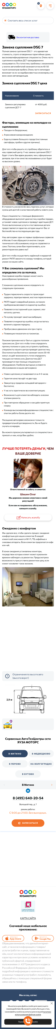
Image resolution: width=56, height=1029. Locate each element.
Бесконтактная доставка (28, 37)
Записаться (43, 113)
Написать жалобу (30, 517)
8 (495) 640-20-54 (28, 798)
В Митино (28, 784)
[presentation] (4, 785)
